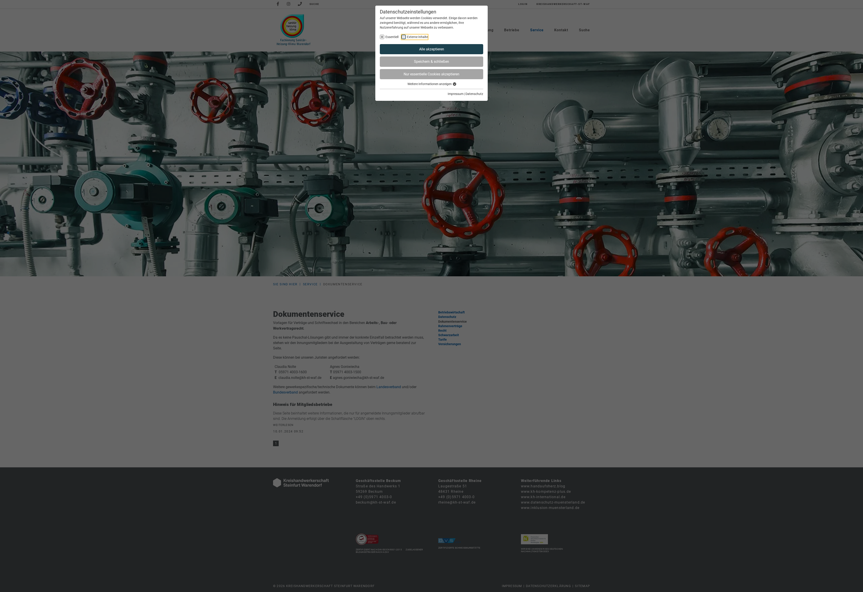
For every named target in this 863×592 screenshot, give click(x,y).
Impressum (455, 94)
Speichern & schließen (431, 61)
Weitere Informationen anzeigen (429, 84)
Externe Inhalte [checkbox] (417, 37)
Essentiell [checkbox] (391, 37)
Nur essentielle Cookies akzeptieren (431, 74)
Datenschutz (474, 94)
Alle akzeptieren (431, 49)
